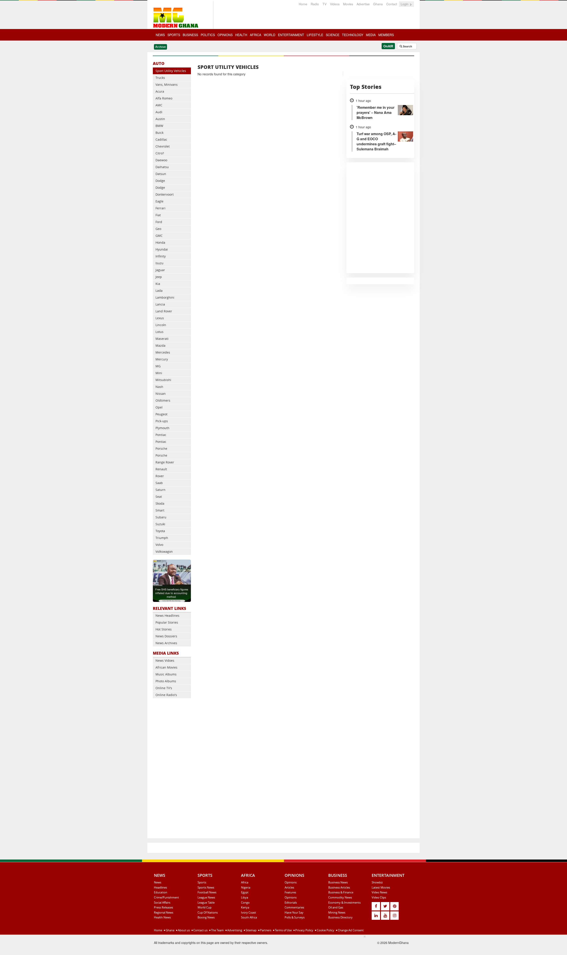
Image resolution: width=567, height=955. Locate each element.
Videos (335, 4)
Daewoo (161, 160)
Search (407, 46)
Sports (202, 882)
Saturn (160, 490)
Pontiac (160, 435)
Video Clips (379, 897)
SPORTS (173, 35)
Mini (158, 373)
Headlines (160, 887)
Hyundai (161, 249)
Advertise (363, 4)
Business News (338, 882)
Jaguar (160, 270)
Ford (158, 222)
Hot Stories (163, 629)
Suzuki (160, 524)
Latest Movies (381, 887)
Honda (160, 242)
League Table (206, 902)
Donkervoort (164, 194)
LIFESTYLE (315, 35)
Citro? (159, 153)
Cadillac (161, 139)
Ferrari (160, 208)
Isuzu (159, 263)
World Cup (205, 907)
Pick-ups (161, 421)
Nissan (160, 393)
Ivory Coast (248, 912)
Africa (244, 882)
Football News (207, 892)
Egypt (245, 892)
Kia (157, 284)
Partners (265, 930)
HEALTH (241, 35)
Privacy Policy (304, 930)
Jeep (158, 277)
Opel (159, 407)
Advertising (234, 930)
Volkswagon (164, 551)
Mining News (336, 912)
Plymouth (162, 428)
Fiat (158, 215)
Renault (161, 469)
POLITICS (208, 35)
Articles (289, 887)
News (157, 882)
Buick (159, 132)
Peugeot (161, 414)
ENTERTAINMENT (291, 35)
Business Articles (339, 887)
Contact (391, 4)
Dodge (160, 181)
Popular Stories (166, 622)
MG (158, 366)
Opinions (291, 882)
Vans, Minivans (166, 84)
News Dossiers (166, 636)
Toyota (160, 531)
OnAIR (388, 46)
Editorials (291, 902)
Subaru (160, 517)
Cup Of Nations (208, 912)
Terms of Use (283, 930)
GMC (159, 235)
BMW (159, 126)
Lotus (159, 332)
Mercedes (162, 352)
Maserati (162, 338)
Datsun (160, 174)
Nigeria (245, 887)
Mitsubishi (163, 380)
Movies (348, 4)
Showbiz (377, 882)
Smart (159, 510)
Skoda (159, 503)
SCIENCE (332, 35)
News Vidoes (164, 660)
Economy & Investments (344, 902)
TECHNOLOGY (352, 35)
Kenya (245, 907)
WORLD (269, 35)
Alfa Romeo (163, 98)
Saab (159, 483)
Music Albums (166, 674)
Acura (159, 91)
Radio (315, 4)
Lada (159, 290)
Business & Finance (340, 892)
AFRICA (255, 35)
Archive (160, 47)
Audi (158, 112)
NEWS (160, 35)
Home (303, 4)
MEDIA (371, 35)
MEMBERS (386, 35)
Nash (159, 387)
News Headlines (167, 615)
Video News (379, 892)
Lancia (160, 304)
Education (160, 892)
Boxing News (206, 917)
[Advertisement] (172, 769)
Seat (158, 496)
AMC (158, 105)
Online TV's (163, 688)
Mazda (160, 345)
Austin (160, 119)
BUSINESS (190, 35)
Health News (162, 917)
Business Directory (340, 917)
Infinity (160, 256)
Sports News (206, 887)
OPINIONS (225, 35)
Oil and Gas (335, 907)
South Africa (249, 917)
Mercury (161, 359)
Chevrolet (162, 146)
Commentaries (294, 907)
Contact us (200, 930)
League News (206, 897)
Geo (158, 229)
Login (405, 4)
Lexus (159, 318)
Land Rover (163, 311)
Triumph (161, 538)
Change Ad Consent (350, 930)
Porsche (161, 448)
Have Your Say (294, 912)
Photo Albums (165, 681)
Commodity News (340, 897)
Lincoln (160, 325)
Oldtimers (162, 400)
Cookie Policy (325, 930)
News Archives (166, 643)
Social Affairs (162, 902)
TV (324, 4)
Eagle (159, 201)
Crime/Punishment (166, 897)
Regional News (163, 912)
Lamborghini (164, 297)
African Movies (166, 667)
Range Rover (164, 462)
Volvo (159, 545)
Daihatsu (162, 167)
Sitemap (250, 930)
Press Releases (163, 907)
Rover (159, 476)
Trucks (160, 78)
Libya (244, 897)
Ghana (378, 4)
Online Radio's (166, 695)
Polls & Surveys (295, 917)
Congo (245, 902)
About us (183, 930)
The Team (217, 930)
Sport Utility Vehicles (170, 71)
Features (290, 892)
